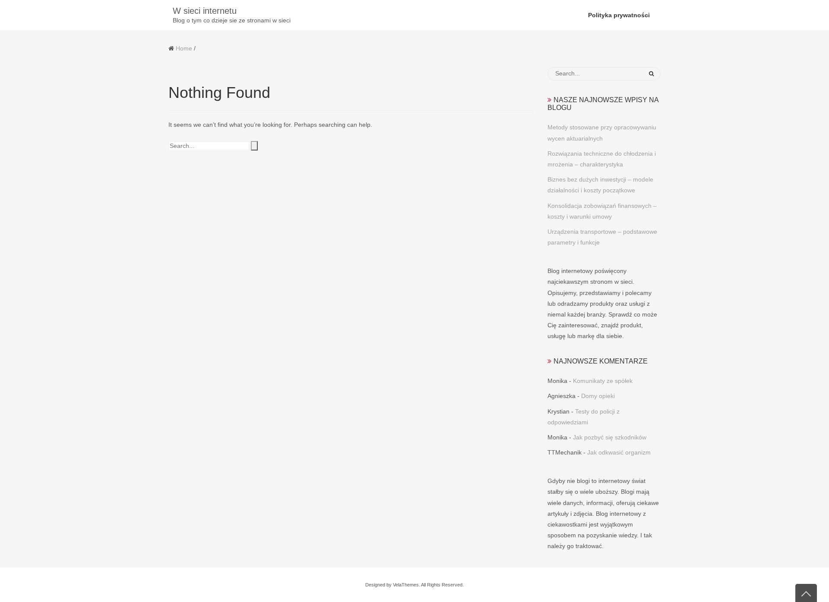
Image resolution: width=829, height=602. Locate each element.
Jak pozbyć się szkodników (609, 437)
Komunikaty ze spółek (603, 380)
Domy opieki (598, 395)
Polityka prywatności (619, 15)
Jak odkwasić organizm (619, 452)
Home (184, 48)
